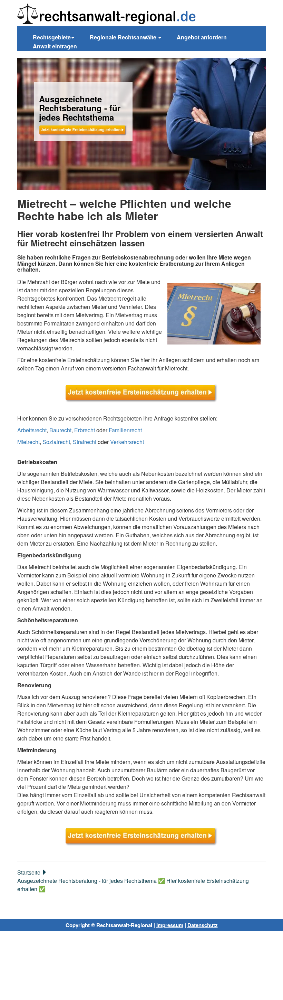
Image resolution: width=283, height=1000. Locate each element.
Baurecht (60, 430)
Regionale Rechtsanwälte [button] (124, 37)
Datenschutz (202, 925)
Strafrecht (84, 442)
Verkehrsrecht (127, 442)
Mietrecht (28, 442)
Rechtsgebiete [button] (52, 37)
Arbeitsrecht (32, 430)
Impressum (169, 925)
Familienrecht (125, 430)
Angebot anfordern (202, 37)
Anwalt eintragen (55, 46)
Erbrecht (84, 430)
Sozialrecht (56, 442)
